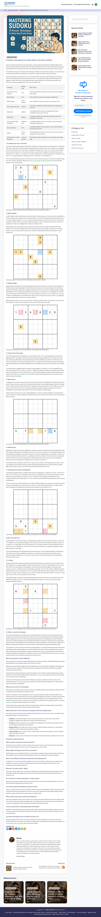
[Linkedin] (16, 829)
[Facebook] (7, 829)
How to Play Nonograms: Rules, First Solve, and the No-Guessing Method (84, 59)
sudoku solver (24, 374)
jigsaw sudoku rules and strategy (14, 823)
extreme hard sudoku (59, 653)
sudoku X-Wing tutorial (51, 579)
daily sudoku (16, 230)
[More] (24, 829)
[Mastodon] (19, 829)
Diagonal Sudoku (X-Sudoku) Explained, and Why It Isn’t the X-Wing (13, 895)
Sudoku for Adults (75, 138)
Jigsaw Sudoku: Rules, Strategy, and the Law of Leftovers (34, 895)
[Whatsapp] (22, 829)
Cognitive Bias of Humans (77, 135)
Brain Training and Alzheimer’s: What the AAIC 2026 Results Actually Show (85, 51)
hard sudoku (45, 651)
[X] (10, 829)
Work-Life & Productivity (77, 148)
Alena (19, 838)
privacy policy (88, 115)
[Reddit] (13, 829)
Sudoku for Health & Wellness (78, 141)
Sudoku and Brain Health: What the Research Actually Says (56, 895)
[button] (20, 856)
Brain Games (74, 132)
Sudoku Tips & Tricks (11, 57)
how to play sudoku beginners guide (40, 160)
